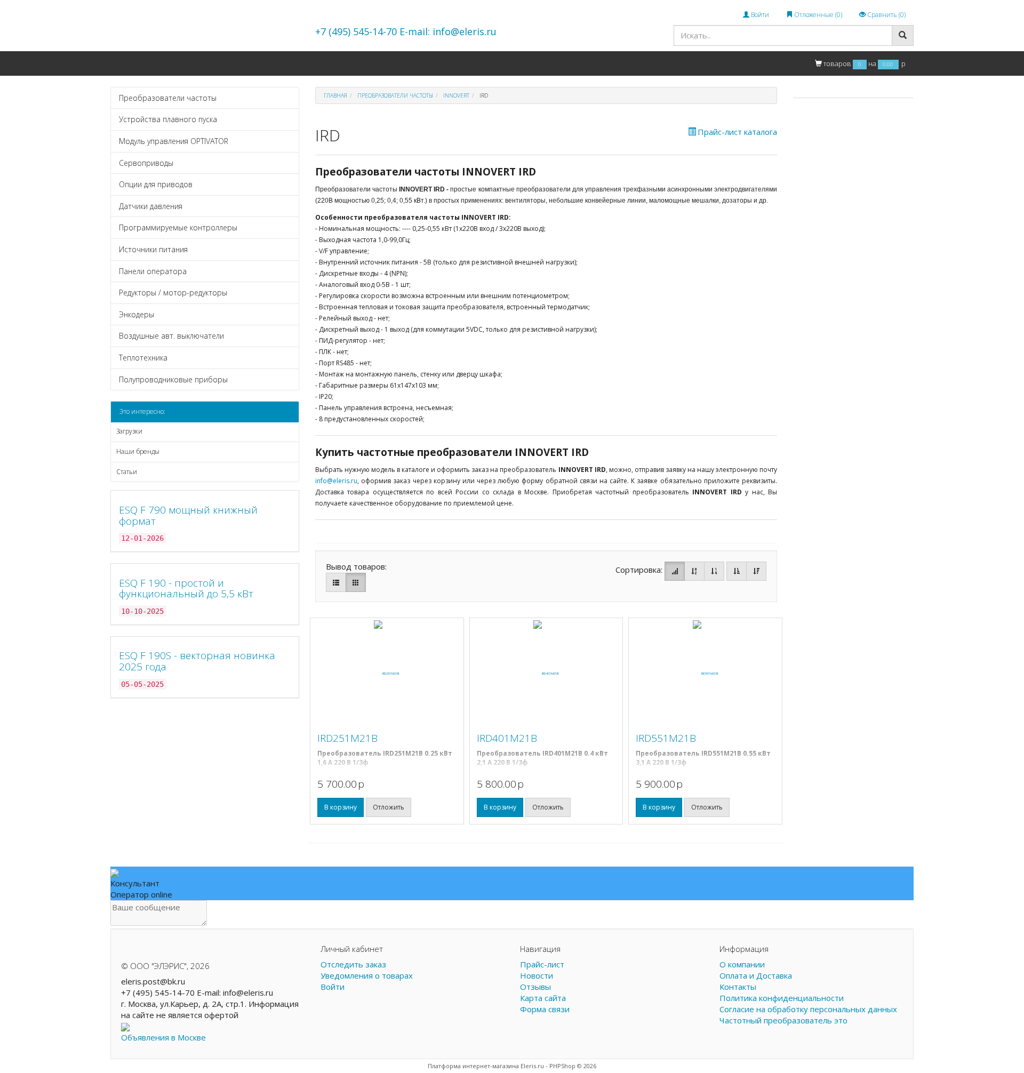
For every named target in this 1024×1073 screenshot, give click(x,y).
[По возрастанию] (736, 571)
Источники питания (153, 249)
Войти (759, 14)
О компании (202, 63)
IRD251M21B (347, 738)
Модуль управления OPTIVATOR (173, 141)
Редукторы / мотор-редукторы (173, 292)
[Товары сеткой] (356, 582)
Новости (536, 975)
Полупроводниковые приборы (173, 379)
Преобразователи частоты (168, 98)
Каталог (153, 63)
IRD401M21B (507, 738)
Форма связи (545, 1009)
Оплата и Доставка (269, 63)
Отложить (388, 807)
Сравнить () (886, 14)
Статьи (126, 471)
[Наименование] (694, 571)
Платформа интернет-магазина (473, 1066)
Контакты (331, 63)
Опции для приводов (156, 184)
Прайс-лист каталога (737, 131)
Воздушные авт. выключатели (171, 336)
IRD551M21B (666, 738)
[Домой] (121, 63)
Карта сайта (543, 997)
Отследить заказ (353, 964)
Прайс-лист (542, 964)
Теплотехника (143, 358)
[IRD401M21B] (546, 673)
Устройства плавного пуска (168, 119)
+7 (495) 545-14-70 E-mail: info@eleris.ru (406, 31)
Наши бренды (137, 451)
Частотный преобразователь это (783, 1020)
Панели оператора (153, 271)
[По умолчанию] (675, 571)
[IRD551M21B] (705, 673)
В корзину (340, 807)
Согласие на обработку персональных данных (808, 1009)
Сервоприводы (146, 163)
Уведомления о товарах (367, 975)
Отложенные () (817, 14)
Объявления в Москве (163, 1037)
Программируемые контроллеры (178, 227)
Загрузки (129, 431)
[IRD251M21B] (387, 673)
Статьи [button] (372, 63)
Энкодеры (136, 314)
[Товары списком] (336, 582)
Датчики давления (150, 206)
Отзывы (535, 986)
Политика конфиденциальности (781, 997)
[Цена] (714, 571)
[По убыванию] (756, 571)
